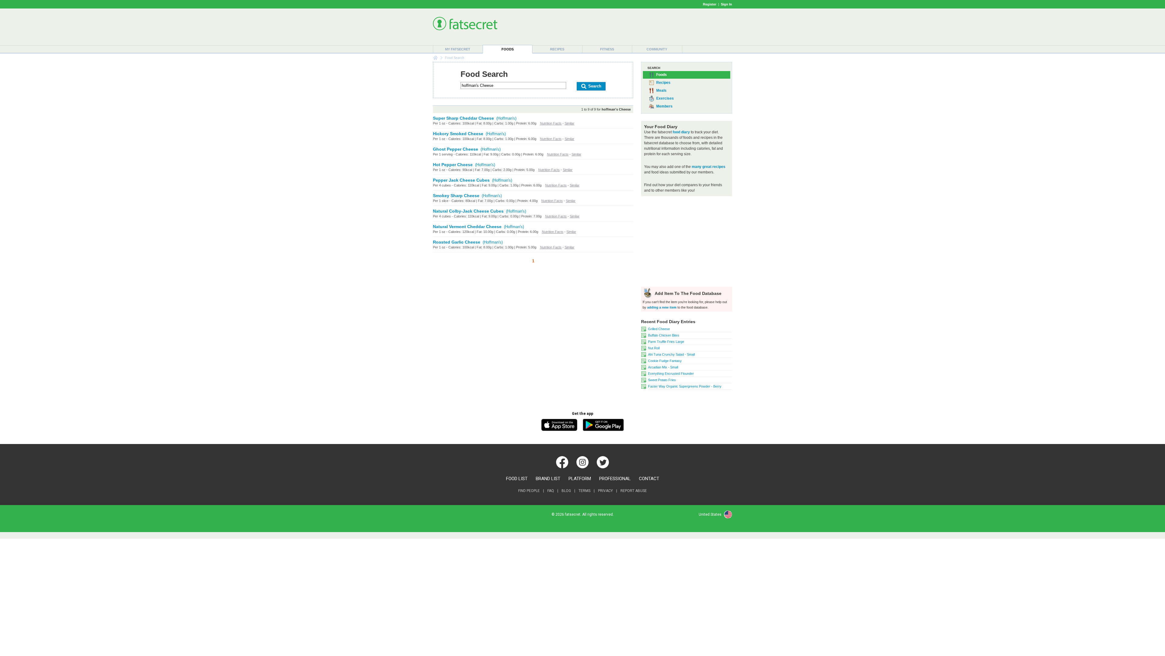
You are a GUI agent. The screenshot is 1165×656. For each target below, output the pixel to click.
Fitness (607, 49)
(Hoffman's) (506, 118)
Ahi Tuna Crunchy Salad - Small (671, 354)
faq (550, 491)
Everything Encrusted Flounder (671, 373)
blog (566, 491)
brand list (548, 478)
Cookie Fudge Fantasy (665, 361)
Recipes (557, 49)
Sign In (726, 4)
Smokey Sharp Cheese (456, 195)
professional (615, 478)
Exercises (665, 98)
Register (709, 4)
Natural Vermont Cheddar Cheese (467, 226)
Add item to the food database (687, 293)
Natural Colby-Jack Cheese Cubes (468, 211)
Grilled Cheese (659, 329)
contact (649, 478)
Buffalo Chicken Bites (663, 335)
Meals (661, 90)
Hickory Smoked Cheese (458, 133)
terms (584, 491)
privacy (605, 491)
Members (664, 106)
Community (657, 49)
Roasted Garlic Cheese (456, 242)
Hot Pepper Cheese (453, 164)
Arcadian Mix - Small (663, 367)
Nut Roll (654, 348)
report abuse (633, 491)
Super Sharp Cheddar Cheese (463, 118)
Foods (507, 49)
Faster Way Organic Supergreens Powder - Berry (684, 386)
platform (580, 478)
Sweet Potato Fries (662, 380)
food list (517, 478)
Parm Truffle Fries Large (666, 341)
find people (529, 491)
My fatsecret (457, 49)
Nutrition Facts (551, 123)
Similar (569, 123)
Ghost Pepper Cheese (455, 149)
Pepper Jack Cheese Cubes (461, 180)
